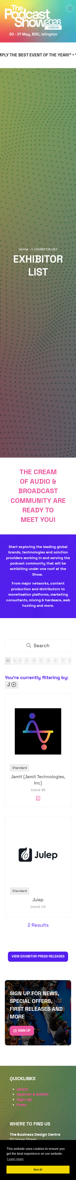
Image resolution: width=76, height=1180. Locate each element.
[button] (70, 8)
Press (22, 1104)
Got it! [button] (38, 1169)
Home (23, 249)
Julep (38, 900)
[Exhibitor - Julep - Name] (38, 867)
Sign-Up (24, 1099)
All (8, 661)
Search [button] (44, 647)
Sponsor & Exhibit (33, 1094)
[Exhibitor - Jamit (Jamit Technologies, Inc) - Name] (38, 750)
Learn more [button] (15, 1159)
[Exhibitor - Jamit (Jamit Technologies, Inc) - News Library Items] (38, 799)
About (22, 1089)
